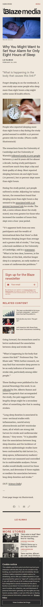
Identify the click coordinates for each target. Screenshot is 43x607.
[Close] (40, 560)
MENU (38, 4)
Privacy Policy (28, 290)
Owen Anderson (27, 549)
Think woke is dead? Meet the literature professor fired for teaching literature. (30, 537)
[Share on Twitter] (19, 506)
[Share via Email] (24, 506)
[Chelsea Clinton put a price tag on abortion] (11, 548)
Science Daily (14, 484)
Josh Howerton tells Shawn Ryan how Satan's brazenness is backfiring (28, 328)
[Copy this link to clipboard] (29, 506)
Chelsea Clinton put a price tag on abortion (29, 546)
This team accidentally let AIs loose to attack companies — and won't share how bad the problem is (28, 312)
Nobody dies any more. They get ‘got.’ (26, 320)
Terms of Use (9, 291)
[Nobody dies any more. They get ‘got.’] (8, 321)
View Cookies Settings (21, 602)
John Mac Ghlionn (27, 541)
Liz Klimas (8, 60)
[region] (21, 582)
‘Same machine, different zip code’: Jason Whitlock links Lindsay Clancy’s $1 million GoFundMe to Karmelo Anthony (30, 556)
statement (30, 250)
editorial (7, 390)
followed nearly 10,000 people (25, 155)
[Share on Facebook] (14, 506)
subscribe (7, 4)
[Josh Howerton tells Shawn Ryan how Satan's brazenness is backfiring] (8, 330)
